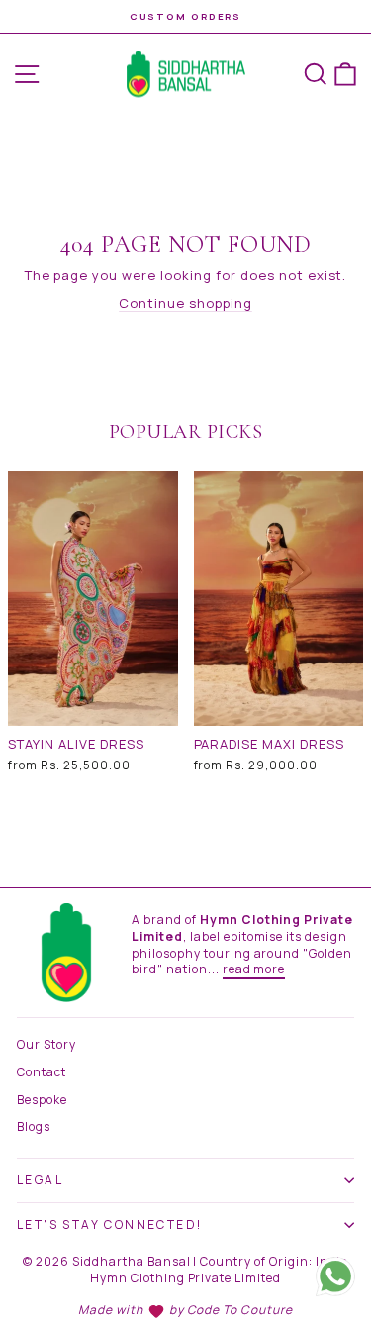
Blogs (33, 1126)
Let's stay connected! (109, 1224)
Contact (41, 1072)
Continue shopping (185, 303)
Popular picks (186, 432)
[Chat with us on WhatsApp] (335, 1278)
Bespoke (42, 1099)
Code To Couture (240, 1309)
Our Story (46, 1044)
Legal (40, 1180)
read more (254, 969)
